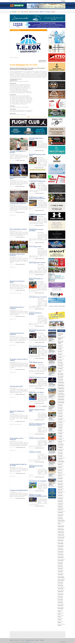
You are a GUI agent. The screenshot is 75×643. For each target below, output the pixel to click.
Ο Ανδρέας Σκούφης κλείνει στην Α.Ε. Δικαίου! (52, 350)
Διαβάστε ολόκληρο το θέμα (20, 160)
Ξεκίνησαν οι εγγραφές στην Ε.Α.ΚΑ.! (37, 214)
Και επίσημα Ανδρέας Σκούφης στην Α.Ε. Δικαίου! (52, 384)
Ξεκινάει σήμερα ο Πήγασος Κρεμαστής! (52, 484)
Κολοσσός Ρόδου (60, 540)
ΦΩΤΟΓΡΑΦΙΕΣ (47, 11)
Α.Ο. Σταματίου (60, 368)
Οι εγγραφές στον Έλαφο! (35, 452)
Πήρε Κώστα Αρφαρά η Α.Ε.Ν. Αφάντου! (51, 339)
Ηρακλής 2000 (60, 478)
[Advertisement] (18, 507)
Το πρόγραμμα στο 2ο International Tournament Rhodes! (52, 407)
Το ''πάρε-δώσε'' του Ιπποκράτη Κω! (37, 181)
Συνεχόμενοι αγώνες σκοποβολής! (37, 438)
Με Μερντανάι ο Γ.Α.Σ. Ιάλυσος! (36, 392)
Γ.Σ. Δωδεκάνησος (61, 444)
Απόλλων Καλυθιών (61, 402)
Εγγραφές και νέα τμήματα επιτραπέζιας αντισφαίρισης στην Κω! (38, 495)
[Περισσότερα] (19, 139)
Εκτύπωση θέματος (42, 60)
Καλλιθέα (59, 523)
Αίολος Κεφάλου (60, 374)
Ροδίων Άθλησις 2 (60, 608)
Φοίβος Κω (59, 611)
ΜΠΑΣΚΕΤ (18, 11)
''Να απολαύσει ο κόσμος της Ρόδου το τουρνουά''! (52, 463)
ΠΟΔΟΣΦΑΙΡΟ (14, 11)
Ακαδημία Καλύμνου (61, 382)
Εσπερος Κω (60, 464)
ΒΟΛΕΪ (22, 11)
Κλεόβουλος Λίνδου (61, 526)
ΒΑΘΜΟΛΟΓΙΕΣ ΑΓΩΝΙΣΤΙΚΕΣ (30, 640)
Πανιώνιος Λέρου (60, 585)
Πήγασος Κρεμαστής (61, 577)
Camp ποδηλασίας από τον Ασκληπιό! (38, 481)
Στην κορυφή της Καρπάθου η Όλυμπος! (52, 474)
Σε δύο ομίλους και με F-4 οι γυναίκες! (38, 297)
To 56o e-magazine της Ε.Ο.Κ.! (36, 362)
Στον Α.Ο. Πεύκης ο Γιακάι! (35, 246)
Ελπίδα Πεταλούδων (61, 461)
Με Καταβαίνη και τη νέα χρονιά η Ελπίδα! (52, 373)
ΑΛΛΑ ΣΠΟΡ (26, 11)
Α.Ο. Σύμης (59, 371)
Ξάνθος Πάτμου (60, 563)
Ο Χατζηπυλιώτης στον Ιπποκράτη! (18, 203)
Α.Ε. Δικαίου (60, 351)
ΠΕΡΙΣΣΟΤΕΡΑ (45, 406)
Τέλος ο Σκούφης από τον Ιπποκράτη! (38, 346)
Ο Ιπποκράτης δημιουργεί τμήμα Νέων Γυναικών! (52, 362)
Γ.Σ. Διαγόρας (60, 427)
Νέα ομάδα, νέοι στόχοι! (51, 441)
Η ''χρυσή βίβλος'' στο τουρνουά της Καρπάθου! (52, 396)
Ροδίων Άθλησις (60, 602)
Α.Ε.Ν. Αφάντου (60, 365)
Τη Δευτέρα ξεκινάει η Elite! (16, 386)
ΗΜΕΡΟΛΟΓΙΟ (42, 11)
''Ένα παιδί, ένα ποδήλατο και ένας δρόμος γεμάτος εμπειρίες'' (37, 424)
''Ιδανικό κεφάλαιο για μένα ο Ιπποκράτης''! (52, 418)
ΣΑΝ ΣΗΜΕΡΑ (53, 11)
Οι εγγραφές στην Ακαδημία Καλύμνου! (19, 490)
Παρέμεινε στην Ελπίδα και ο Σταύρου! (38, 377)
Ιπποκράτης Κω (60, 498)
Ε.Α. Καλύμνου (60, 447)
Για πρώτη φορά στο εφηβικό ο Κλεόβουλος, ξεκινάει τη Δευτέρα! (37, 198)
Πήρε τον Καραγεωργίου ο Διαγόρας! (18, 229)
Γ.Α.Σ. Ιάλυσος (60, 405)
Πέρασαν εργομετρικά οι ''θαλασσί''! (37, 262)
